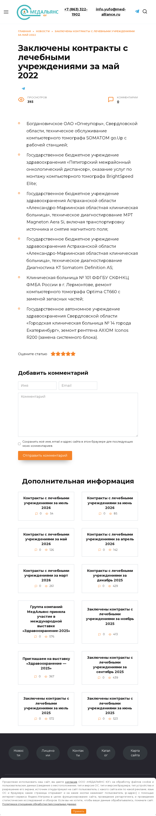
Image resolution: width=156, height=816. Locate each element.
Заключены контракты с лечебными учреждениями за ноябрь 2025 (110, 616)
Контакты (78, 753)
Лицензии (48, 753)
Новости (19, 753)
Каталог (106, 753)
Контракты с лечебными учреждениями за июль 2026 (46, 503)
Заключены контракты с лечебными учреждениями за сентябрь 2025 (110, 664)
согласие (71, 781)
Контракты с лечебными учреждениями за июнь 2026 (110, 503)
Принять (78, 811)
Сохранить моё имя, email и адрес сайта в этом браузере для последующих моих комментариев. (77, 444)
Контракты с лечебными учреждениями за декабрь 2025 (110, 575)
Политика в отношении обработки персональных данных (39, 804)
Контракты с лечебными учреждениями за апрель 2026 (110, 539)
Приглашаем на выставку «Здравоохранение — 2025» (46, 663)
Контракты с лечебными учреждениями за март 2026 (46, 575)
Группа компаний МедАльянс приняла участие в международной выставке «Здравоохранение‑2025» (46, 619)
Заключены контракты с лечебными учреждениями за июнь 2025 (110, 705)
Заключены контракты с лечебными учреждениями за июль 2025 (46, 705)
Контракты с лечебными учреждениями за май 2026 (46, 539)
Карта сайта (135, 753)
